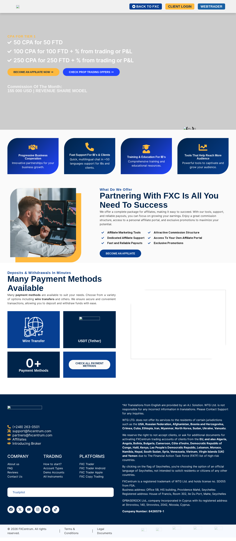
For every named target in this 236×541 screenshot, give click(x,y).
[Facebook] (11, 509)
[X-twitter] (20, 509)
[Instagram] (37, 509)
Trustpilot (19, 492)
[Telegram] (46, 509)
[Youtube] (28, 509)
